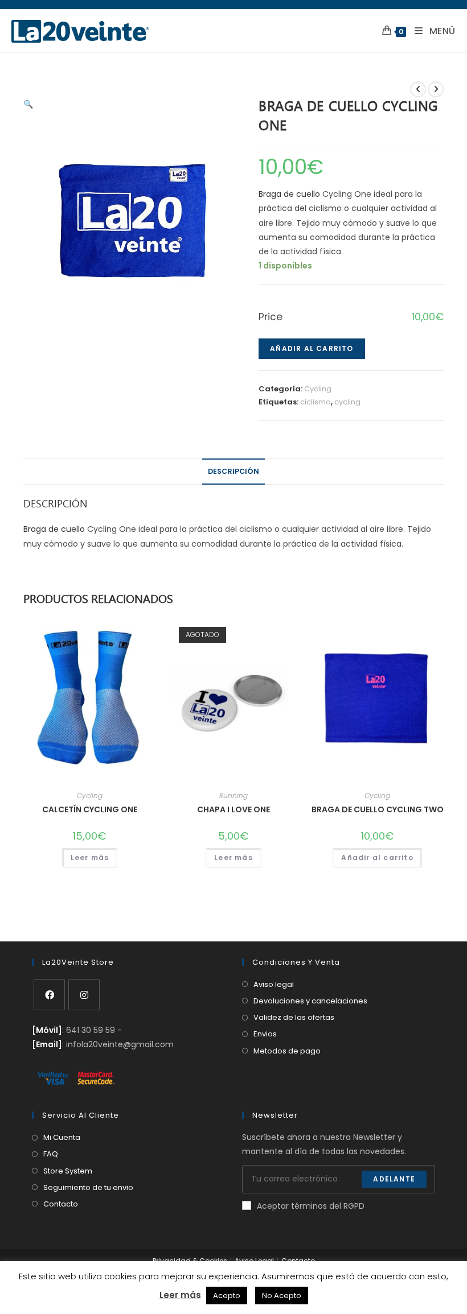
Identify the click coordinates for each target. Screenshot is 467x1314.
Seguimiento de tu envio (88, 1187)
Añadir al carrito (311, 348)
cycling (347, 401)
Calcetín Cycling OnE (89, 809)
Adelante (394, 1179)
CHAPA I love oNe (233, 809)
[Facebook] (49, 994)
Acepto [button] (226, 1295)
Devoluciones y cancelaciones (310, 1000)
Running (233, 795)
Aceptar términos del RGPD (310, 1206)
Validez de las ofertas (293, 1017)
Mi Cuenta (61, 1137)
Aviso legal (273, 984)
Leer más (90, 857)
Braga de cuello (289, 194)
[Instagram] (84, 994)
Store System (67, 1171)
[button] (28, 104)
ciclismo (315, 401)
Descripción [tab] (233, 471)
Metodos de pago (287, 1051)
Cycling (317, 388)
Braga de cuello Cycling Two (378, 809)
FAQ (50, 1153)
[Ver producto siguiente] (436, 89)
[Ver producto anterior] (418, 89)
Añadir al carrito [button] (377, 857)
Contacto (60, 1204)
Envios (265, 1033)
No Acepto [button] (281, 1295)
